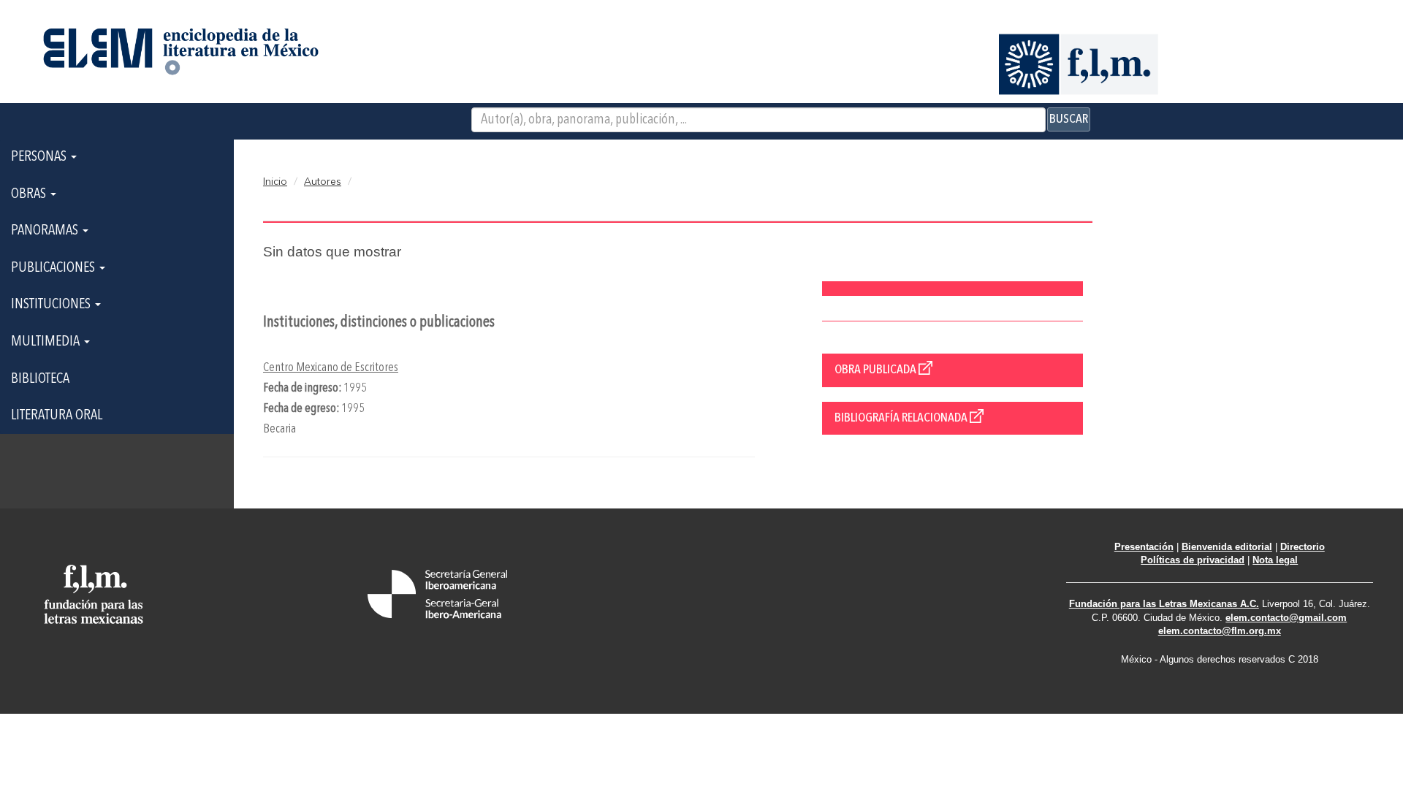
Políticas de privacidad (1192, 559)
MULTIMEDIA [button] (47, 342)
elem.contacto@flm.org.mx (1219, 630)
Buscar (1068, 119)
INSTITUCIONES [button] (52, 304)
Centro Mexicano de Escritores (330, 368)
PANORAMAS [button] (46, 231)
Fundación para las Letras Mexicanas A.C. (1164, 603)
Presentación (1144, 546)
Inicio (275, 182)
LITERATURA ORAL (56, 415)
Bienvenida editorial (1227, 546)
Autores (322, 182)
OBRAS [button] (30, 194)
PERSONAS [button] (40, 157)
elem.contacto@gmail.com (1286, 617)
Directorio (1302, 546)
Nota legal (1275, 559)
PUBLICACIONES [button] (54, 268)
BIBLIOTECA (40, 379)
